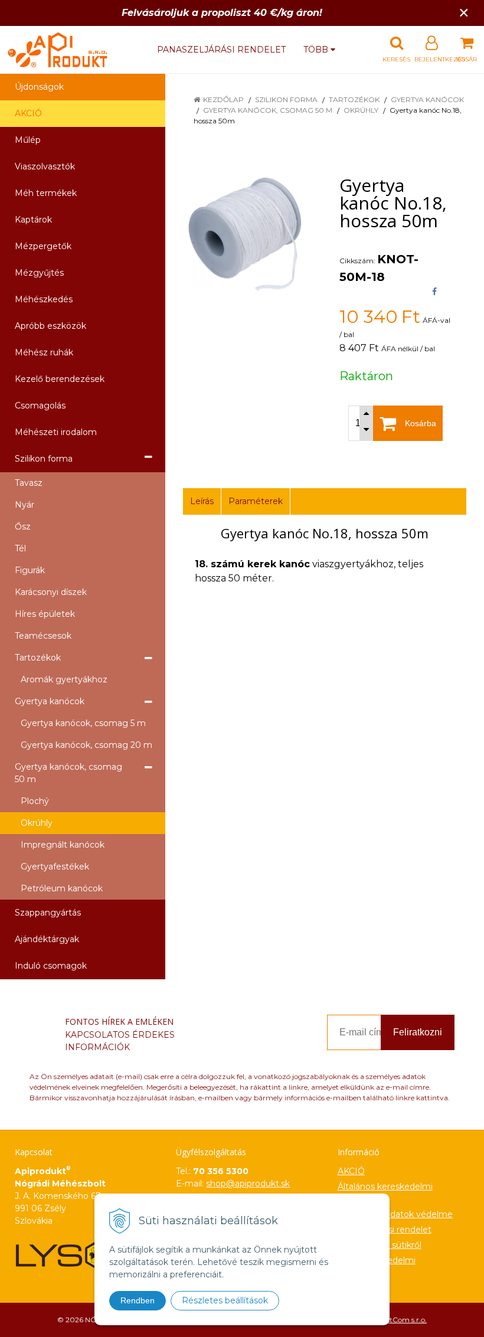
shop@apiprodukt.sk (248, 1183)
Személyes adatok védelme (395, 1214)
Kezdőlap (223, 99)
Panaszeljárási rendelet (221, 49)
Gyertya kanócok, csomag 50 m (267, 110)
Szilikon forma (286, 99)
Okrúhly (361, 110)
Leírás (202, 501)
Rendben (137, 1300)
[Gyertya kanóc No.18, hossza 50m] (246, 234)
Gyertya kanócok (427, 99)
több (317, 49)
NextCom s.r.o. (402, 1319)
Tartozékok (354, 99)
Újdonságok (39, 86)
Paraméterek (255, 501)
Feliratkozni (417, 1032)
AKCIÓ (28, 113)
